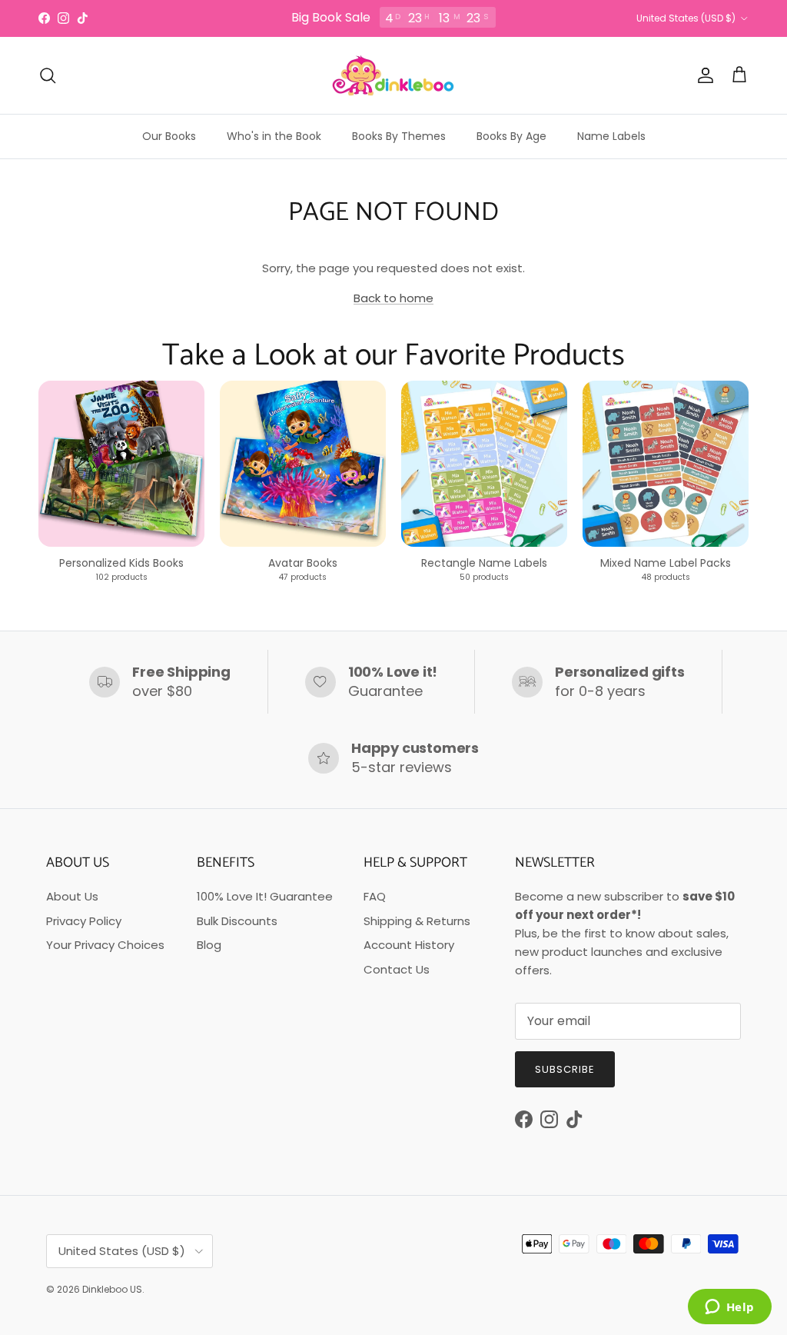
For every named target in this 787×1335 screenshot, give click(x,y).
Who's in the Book (274, 136)
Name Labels (611, 136)
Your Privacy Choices (105, 945)
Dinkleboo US (112, 1289)
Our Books (169, 136)
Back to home (393, 298)
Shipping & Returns (417, 921)
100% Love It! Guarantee (265, 896)
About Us (72, 896)
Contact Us (397, 969)
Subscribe (565, 1069)
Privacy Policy (83, 921)
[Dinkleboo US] (393, 75)
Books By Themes (399, 136)
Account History (409, 945)
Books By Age (511, 136)
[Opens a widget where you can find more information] (729, 1308)
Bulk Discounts (237, 921)
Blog (209, 945)
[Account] (702, 75)
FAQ (375, 896)
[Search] (47, 75)
